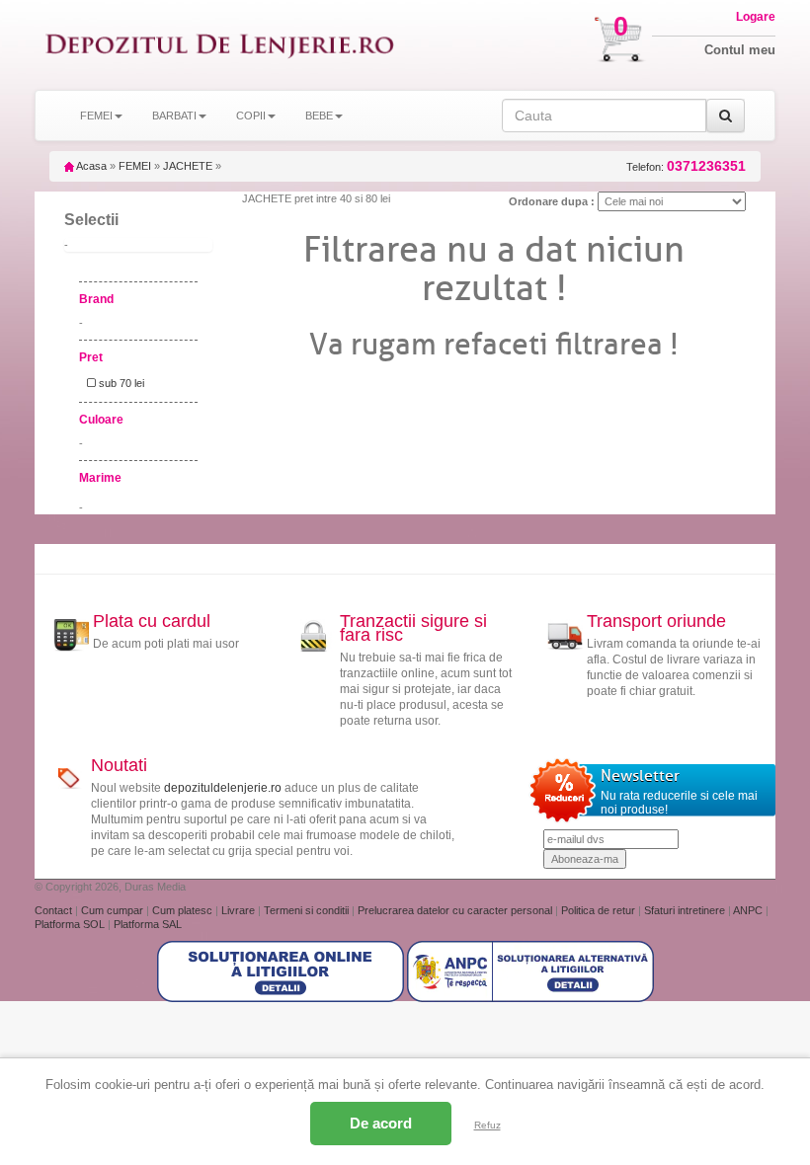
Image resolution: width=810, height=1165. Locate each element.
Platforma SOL (70, 924)
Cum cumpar (113, 910)
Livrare (239, 910)
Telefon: (686, 166)
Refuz (487, 1125)
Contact (55, 910)
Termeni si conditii (308, 910)
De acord (381, 1123)
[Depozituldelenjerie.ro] (220, 45)
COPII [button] (251, 115)
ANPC (748, 910)
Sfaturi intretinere (686, 910)
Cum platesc (183, 910)
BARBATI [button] (174, 115)
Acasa (90, 166)
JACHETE (187, 166)
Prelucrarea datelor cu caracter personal (456, 910)
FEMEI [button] (96, 115)
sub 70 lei (120, 383)
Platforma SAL (148, 924)
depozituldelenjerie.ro (223, 788)
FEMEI (135, 166)
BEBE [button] (319, 115)
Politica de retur (599, 910)
